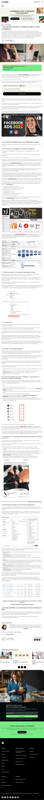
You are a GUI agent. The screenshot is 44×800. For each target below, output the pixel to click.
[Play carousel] (22, 667)
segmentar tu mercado (16, 162)
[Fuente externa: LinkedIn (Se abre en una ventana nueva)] (15, 797)
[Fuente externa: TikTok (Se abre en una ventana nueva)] (13, 797)
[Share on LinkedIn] (39, 640)
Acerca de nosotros (5, 751)
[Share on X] (37, 640)
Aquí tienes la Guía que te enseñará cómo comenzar (22, 604)
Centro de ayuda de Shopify (21, 755)
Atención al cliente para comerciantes (20, 752)
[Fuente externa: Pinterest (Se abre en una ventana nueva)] (18, 797)
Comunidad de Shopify (20, 764)
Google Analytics (23, 426)
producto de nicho (12, 178)
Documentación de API (34, 754)
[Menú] (42, 2)
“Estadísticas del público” (20, 234)
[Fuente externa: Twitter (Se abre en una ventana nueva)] (5, 797)
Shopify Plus (4, 782)
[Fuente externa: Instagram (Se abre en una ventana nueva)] (10, 797)
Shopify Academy (19, 761)
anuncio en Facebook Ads (23, 74)
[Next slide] (25, 667)
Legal (3, 769)
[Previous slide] (19, 667)
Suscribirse (22, 716)
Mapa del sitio (36, 793)
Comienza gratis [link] (22, 93)
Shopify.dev (31, 751)
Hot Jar (29, 426)
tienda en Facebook (7, 454)
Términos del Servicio (17, 793)
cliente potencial (10, 198)
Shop (3, 779)
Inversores (4, 757)
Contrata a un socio (19, 758)
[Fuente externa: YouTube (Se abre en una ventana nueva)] (7, 797)
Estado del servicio (5, 772)
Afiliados (3, 766)
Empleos (3, 754)
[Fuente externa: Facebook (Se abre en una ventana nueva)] (2, 797)
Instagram (26, 628)
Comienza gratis (37, 1)
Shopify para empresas (6, 785)
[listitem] (22, 658)
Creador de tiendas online (21, 779)
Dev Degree (31, 757)
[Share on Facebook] (35, 640)
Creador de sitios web (20, 782)
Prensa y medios (5, 760)
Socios (3, 763)
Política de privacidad (27, 793)
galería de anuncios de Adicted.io (35, 501)
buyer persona (10, 184)
